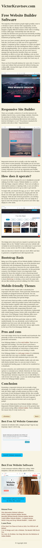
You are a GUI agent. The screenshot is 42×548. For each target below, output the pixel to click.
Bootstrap (10, 279)
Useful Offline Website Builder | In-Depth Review (17, 518)
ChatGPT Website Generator (12, 455)
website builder (23, 408)
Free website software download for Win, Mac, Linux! (13, 500)
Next (37, 416)
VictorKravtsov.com (18, 6)
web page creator (23, 353)
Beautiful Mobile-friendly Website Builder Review (17, 516)
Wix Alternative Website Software (12, 512)
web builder (25, 342)
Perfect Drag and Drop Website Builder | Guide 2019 (18, 520)
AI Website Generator (25, 421)
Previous (6, 416)
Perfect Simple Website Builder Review (13, 514)
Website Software (23, 465)
